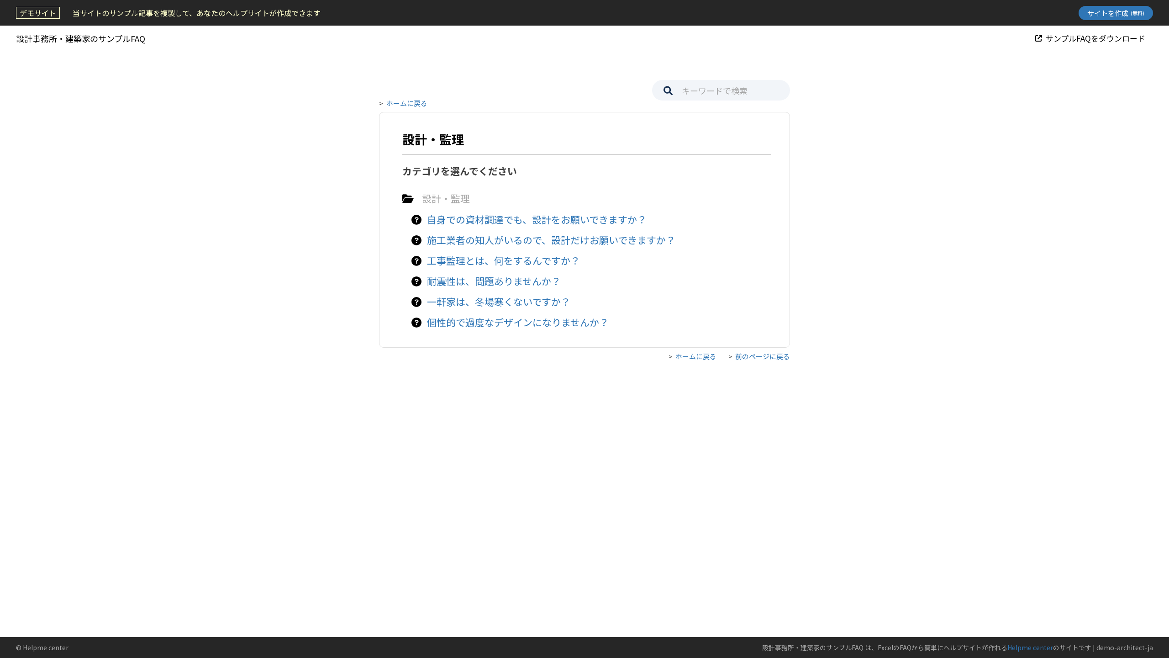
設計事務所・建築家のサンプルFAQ (80, 38)
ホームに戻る (406, 103)
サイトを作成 (1115, 13)
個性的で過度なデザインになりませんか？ (518, 322)
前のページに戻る (762, 356)
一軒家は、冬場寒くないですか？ (498, 301)
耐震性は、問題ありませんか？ (494, 281)
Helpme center (1030, 647)
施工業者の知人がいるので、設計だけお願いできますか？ (551, 240)
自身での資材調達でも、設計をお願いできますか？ (537, 219)
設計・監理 (446, 198)
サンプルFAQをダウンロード (1095, 38)
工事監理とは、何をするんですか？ (503, 260)
